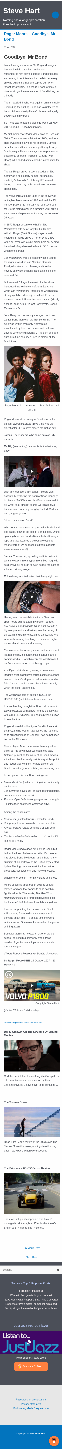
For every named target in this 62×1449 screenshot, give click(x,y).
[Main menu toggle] (55, 15)
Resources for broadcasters (31, 1399)
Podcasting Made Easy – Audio (31, 1408)
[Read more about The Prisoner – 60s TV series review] (32, 1193)
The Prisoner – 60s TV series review (27, 1168)
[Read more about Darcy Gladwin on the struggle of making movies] (32, 1055)
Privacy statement (31, 1404)
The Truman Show (15, 1102)
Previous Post (32, 1248)
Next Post (32, 1257)
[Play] (31, 471)
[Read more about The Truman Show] (32, 1121)
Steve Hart (21, 11)
